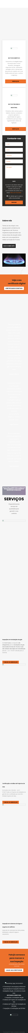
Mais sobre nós (9, 246)
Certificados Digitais (14, 288)
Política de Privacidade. (15, 192)
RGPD (14, 181)
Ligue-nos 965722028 (14, 970)
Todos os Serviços (11, 662)
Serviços (15, 81)
